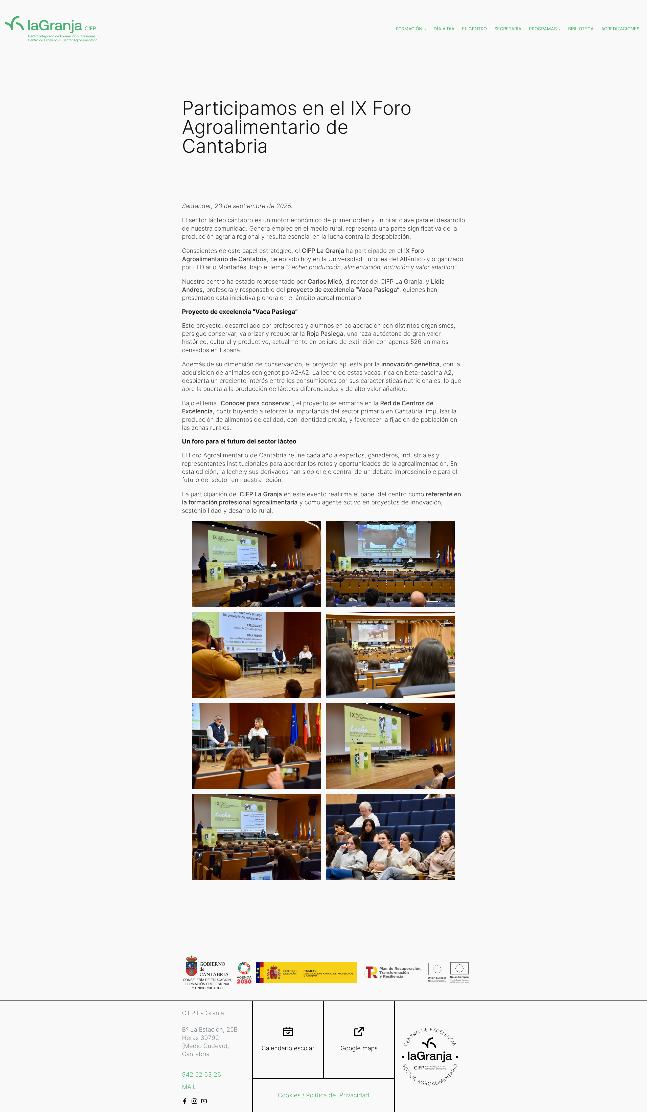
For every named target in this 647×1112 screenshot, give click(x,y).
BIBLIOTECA (581, 28)
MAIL (189, 1087)
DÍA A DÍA (444, 28)
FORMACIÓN (409, 28)
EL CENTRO (474, 28)
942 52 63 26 (201, 1074)
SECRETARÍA (507, 28)
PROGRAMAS (543, 28)
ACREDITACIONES (620, 28)
